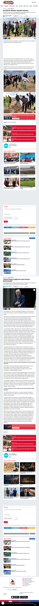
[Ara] (33, 2)
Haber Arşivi (26, 585)
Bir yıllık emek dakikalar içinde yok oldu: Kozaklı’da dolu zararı (27, 175)
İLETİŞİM (5, 593)
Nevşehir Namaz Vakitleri (28, 580)
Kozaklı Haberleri (11, 8)
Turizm (17, 5)
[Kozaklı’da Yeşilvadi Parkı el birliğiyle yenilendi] (27, 182)
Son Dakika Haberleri (27, 584)
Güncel (2, 5)
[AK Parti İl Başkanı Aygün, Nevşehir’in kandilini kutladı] (27, 466)
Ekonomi (20, 5)
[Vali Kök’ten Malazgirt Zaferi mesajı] (11, 466)
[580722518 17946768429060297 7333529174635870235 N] (19, 102)
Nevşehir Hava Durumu (27, 579)
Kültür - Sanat (26, 5)
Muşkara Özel (11, 5)
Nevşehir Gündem (11, 277)
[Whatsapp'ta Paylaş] (7, 38)
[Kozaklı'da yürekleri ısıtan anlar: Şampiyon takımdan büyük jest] (11, 169)
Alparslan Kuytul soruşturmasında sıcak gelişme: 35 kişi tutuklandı (10, 498)
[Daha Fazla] (9, 38)
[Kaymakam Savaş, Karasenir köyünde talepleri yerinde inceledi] (27, 157)
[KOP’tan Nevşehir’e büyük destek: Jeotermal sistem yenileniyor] (11, 182)
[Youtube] (13, 589)
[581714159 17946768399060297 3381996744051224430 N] (19, 81)
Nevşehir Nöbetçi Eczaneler (28, 578)
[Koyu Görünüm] (32, 2)
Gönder (5, 221)
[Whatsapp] (17, 589)
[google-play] (24, 597)
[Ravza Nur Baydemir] (6, 145)
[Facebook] (8, 589)
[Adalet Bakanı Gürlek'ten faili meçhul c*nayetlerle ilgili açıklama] (27, 491)
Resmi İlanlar (35, 5)
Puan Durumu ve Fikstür (28, 582)
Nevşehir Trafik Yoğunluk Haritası (29, 581)
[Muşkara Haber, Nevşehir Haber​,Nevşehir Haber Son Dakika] (8, 2)
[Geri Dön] (2, 603)
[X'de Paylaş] (6, 38)
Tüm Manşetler (26, 583)
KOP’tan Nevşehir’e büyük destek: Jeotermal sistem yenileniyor (9, 188)
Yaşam (31, 5)
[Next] (15, 589)
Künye (5, 594)
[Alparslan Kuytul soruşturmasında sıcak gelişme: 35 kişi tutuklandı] (11, 491)
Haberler (4, 8)
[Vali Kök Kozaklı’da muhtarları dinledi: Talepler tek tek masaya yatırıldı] (11, 157)
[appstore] (15, 597)
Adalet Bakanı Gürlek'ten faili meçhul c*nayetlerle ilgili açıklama (26, 498)
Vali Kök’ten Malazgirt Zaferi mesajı (10, 472)
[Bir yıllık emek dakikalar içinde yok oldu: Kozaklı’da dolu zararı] (27, 169)
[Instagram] (11, 589)
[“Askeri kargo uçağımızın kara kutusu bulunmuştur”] (19, 298)
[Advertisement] (19, 50)
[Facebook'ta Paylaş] (4, 38)
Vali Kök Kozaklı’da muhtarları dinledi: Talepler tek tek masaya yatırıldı (10, 163)
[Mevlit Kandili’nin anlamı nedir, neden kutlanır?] (27, 479)
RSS (11, 601)
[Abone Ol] (35, 38)
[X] (10, 589)
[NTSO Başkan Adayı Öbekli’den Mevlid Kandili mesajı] (11, 479)
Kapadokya (6, 5)
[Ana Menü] (35, 2)
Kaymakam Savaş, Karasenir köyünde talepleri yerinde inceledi (26, 163)
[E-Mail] (10, 147)
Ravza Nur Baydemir (13, 145)
